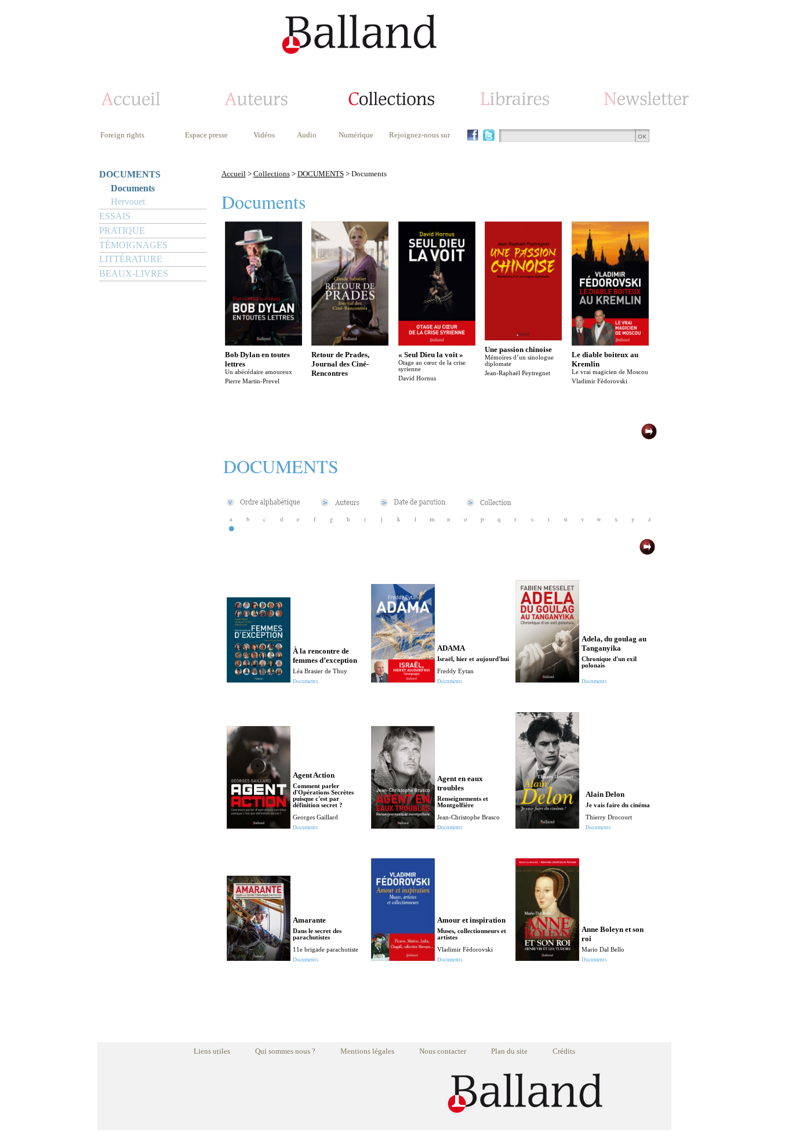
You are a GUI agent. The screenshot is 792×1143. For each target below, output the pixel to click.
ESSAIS (114, 216)
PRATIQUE (122, 230)
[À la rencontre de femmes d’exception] (258, 679)
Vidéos (264, 134)
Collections (271, 173)
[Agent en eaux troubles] (403, 825)
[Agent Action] (258, 825)
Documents (133, 188)
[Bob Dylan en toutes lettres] (263, 342)
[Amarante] (258, 958)
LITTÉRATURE (130, 259)
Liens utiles (212, 1051)
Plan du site (509, 1051)
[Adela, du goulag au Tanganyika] (547, 679)
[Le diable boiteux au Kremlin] (610, 342)
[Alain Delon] (547, 825)
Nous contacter (442, 1051)
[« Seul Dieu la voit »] (436, 342)
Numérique (356, 134)
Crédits (564, 1051)
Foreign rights (122, 134)
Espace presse (206, 134)
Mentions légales (367, 1051)
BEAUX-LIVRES (133, 273)
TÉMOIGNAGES (133, 245)
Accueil (233, 173)
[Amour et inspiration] (403, 958)
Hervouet (128, 201)
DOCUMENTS (130, 174)
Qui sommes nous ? (285, 1051)
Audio (307, 134)
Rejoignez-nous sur (419, 134)
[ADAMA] (403, 679)
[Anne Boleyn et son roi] (547, 958)
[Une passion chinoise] (523, 337)
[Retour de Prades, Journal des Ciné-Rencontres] (349, 342)
